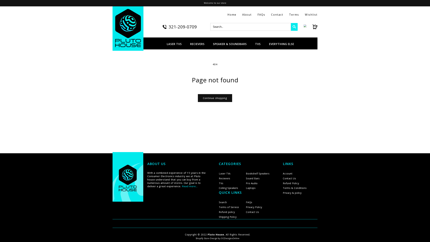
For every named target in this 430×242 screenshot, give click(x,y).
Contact (277, 14)
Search (223, 202)
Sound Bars (253, 178)
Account (287, 173)
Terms (294, 14)
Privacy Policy (254, 207)
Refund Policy (291, 183)
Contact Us (252, 212)
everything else (281, 44)
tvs (258, 44)
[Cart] (311, 27)
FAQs (261, 14)
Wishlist (311, 14)
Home (231, 14)
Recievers (224, 178)
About (247, 14)
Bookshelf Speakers (257, 173)
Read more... (190, 186)
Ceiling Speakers (228, 188)
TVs (221, 183)
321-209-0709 (183, 27)
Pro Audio (251, 183)
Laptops (250, 188)
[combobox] (250, 27)
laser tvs (174, 44)
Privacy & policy (292, 192)
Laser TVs (224, 173)
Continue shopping (215, 98)
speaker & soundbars (230, 44)
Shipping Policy (227, 216)
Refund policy (227, 212)
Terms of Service (229, 207)
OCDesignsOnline (230, 238)
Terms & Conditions (295, 188)
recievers (197, 44)
